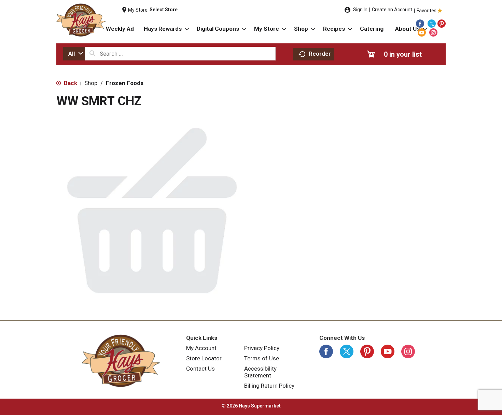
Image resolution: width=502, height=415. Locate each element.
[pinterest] (441, 23)
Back (69, 83)
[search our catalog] (92, 53)
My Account (201, 348)
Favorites (426, 10)
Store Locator (204, 358)
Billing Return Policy (269, 385)
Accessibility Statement (260, 372)
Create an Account (392, 9)
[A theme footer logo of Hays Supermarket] (121, 360)
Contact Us (200, 368)
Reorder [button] (320, 53)
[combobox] (74, 53)
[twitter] (432, 23)
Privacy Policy (261, 348)
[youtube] (422, 32)
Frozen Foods (124, 83)
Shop (90, 83)
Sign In (360, 9)
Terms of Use (261, 358)
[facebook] (420, 23)
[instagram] (433, 32)
